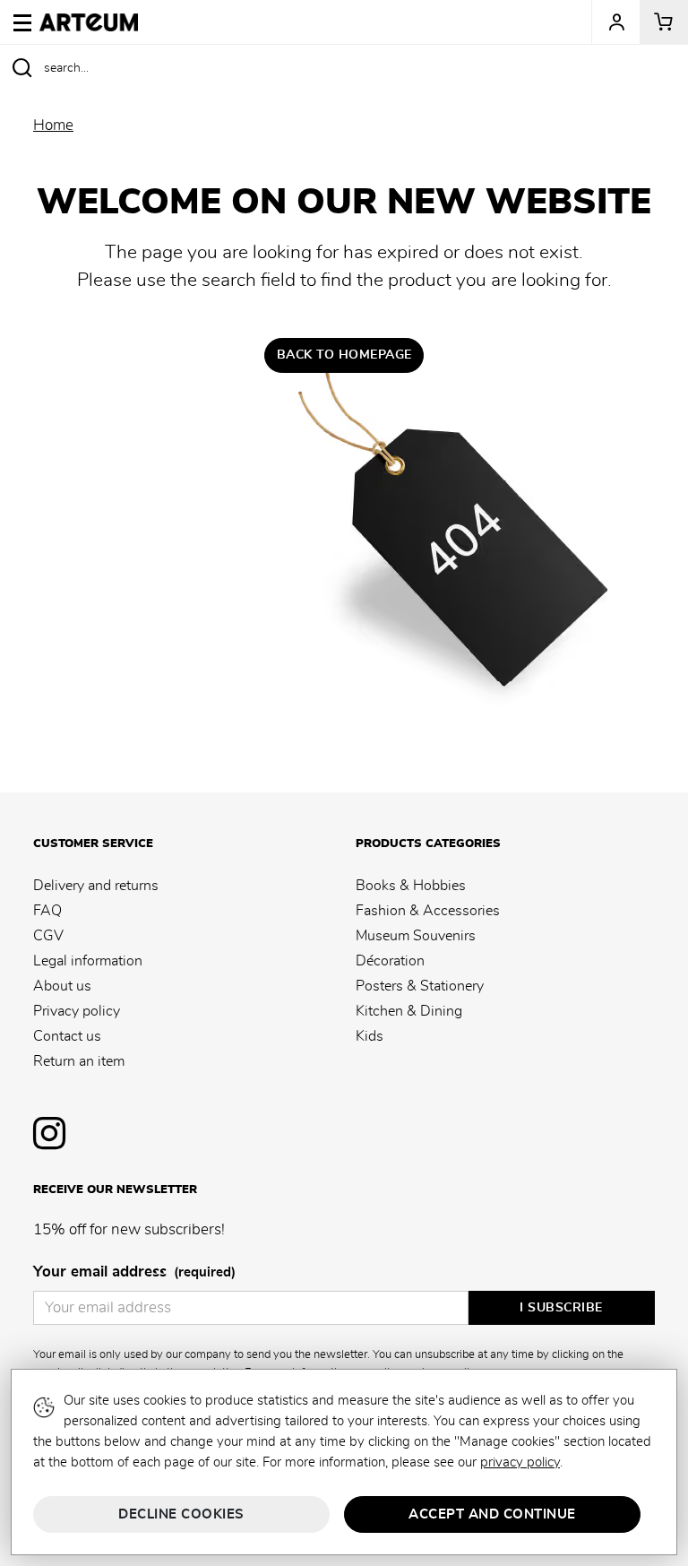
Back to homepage (344, 355)
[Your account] (615, 22)
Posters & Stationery (420, 986)
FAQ (47, 911)
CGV (48, 936)
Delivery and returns (96, 885)
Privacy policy (76, 1011)
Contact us (67, 1036)
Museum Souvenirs (416, 936)
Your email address (134, 1272)
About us (62, 986)
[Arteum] (88, 20)
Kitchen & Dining (409, 1011)
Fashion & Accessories (428, 911)
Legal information (87, 961)
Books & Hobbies (411, 885)
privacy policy (520, 1462)
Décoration (390, 961)
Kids (369, 1036)
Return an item (79, 1061)
